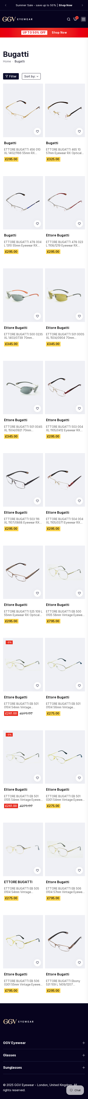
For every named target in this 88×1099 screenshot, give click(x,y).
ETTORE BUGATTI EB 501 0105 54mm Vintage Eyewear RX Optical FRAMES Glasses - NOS (23, 798)
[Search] (68, 19)
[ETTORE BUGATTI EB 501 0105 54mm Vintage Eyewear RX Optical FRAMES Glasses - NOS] (23, 757)
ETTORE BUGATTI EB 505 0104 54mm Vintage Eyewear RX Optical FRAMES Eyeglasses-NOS (21, 890)
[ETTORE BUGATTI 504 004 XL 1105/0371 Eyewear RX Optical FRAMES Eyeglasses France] (65, 480)
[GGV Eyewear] (17, 19)
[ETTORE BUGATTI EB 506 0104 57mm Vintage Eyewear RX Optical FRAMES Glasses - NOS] (65, 849)
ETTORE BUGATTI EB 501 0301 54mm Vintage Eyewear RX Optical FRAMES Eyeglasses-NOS (65, 798)
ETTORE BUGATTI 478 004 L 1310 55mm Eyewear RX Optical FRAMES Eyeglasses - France (23, 243)
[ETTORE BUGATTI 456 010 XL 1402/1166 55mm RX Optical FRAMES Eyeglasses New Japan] (23, 110)
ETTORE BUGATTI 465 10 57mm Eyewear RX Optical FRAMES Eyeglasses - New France (64, 151)
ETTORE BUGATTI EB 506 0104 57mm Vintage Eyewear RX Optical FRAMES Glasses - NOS (65, 890)
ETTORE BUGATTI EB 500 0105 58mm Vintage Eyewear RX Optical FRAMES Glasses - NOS (65, 613)
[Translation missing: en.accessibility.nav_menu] (83, 19)
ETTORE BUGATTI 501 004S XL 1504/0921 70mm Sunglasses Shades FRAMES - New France (23, 428)
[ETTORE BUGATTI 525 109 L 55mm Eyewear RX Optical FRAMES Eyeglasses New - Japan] (23, 572)
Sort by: (29, 76)
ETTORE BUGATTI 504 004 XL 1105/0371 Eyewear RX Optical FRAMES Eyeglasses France (65, 520)
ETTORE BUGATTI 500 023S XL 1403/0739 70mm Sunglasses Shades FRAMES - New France (23, 336)
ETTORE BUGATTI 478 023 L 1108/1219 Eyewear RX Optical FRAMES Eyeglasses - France (65, 243)
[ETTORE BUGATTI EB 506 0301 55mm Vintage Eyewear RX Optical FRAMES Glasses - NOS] (23, 942)
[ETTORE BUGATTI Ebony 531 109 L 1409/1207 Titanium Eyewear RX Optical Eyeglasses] (65, 942)
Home (7, 61)
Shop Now (59, 32)
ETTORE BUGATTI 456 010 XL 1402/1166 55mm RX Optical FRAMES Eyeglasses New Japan (23, 151)
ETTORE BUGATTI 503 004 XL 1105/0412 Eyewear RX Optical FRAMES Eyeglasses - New (65, 428)
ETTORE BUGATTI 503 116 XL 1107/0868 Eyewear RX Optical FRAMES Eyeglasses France (23, 520)
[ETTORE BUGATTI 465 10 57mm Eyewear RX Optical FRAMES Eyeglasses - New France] (65, 110)
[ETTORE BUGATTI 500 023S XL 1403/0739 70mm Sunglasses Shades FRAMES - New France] (23, 295)
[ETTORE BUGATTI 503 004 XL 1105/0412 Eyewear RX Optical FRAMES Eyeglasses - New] (65, 387)
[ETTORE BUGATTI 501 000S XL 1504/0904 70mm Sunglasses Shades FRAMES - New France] (65, 295)
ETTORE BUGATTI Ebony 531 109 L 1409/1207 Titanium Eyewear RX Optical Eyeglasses (63, 982)
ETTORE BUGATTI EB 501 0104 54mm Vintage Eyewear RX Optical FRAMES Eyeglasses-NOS (21, 705)
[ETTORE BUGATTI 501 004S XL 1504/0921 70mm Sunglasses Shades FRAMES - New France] (23, 387)
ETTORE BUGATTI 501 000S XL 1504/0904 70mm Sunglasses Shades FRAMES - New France (65, 336)
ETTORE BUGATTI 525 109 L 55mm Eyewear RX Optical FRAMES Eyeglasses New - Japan (23, 613)
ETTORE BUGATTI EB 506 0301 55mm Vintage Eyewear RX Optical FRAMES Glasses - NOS (23, 982)
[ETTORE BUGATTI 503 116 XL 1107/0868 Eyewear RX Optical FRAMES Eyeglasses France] (23, 480)
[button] (5, 5)
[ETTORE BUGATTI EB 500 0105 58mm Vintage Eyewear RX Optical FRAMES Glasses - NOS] (65, 572)
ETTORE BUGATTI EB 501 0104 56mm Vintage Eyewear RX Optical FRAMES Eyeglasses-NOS (63, 705)
